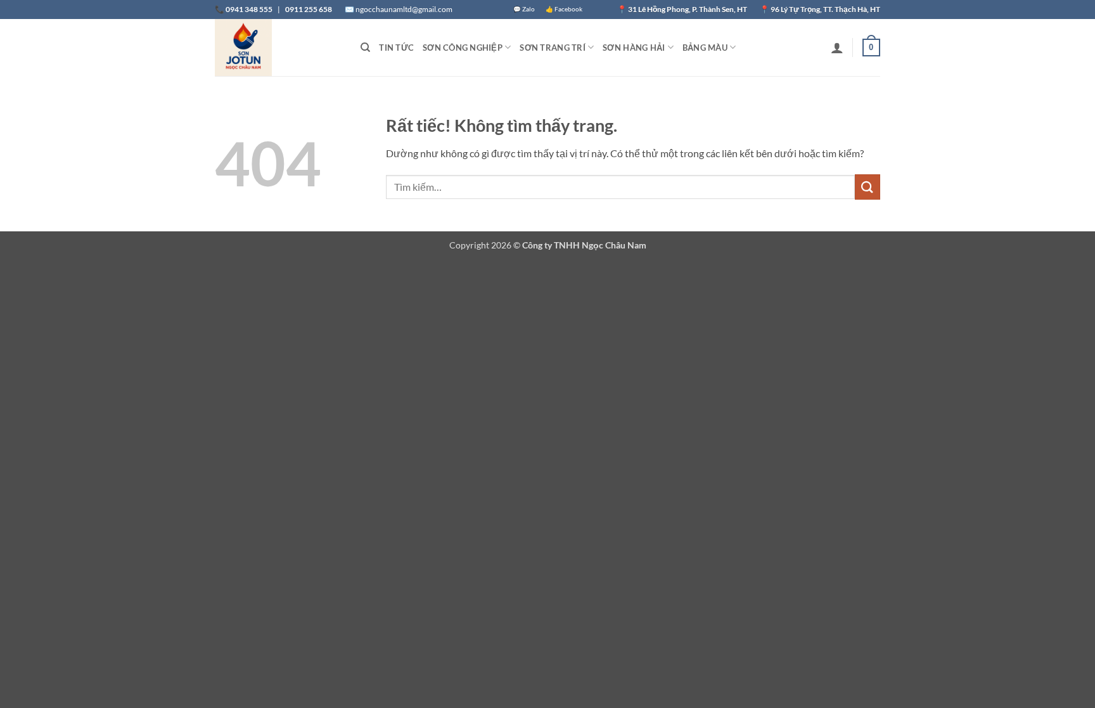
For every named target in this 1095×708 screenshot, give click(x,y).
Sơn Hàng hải (634, 47)
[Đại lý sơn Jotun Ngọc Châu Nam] (278, 47)
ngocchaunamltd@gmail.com (403, 9)
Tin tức (396, 47)
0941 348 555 (249, 9)
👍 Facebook (564, 9)
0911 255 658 (308, 9)
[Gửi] (867, 186)
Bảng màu (704, 47)
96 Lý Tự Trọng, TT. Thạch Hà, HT (825, 9)
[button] (837, 47)
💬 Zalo (524, 9)
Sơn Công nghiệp (463, 47)
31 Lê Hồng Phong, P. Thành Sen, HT (688, 9)
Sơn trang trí (552, 47)
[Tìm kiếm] (365, 47)
